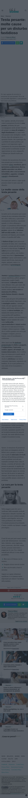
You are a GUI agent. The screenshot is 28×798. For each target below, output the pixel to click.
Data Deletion (5, 419)
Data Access (14, 419)
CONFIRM (9, 414)
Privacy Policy (22, 419)
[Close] (24, 378)
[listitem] (14, 406)
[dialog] (14, 399)
